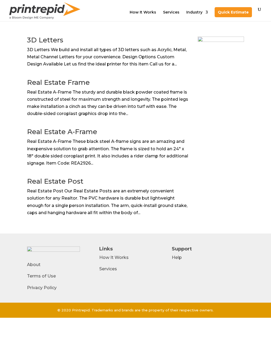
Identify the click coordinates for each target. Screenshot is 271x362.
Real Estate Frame (58, 82)
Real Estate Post (55, 181)
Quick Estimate (233, 12)
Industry (194, 12)
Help (177, 257)
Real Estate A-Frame (62, 131)
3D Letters (45, 40)
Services (171, 12)
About (33, 264)
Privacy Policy (42, 287)
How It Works (143, 12)
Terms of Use (41, 276)
